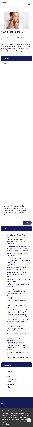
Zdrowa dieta (11, 384)
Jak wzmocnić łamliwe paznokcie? (18, 352)
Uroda (9, 382)
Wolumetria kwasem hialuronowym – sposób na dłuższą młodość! (16, 328)
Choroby (9, 371)
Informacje (10, 374)
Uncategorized (12, 379)
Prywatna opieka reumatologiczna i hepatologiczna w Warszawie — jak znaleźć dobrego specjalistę (18, 248)
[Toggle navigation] (29, 4)
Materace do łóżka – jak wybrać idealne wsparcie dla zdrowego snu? (17, 321)
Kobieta (9, 376)
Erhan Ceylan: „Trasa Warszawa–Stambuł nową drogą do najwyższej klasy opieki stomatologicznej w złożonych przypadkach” (18, 239)
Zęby (8, 387)
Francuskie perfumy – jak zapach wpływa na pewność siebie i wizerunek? (18, 274)
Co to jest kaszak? (12, 31)
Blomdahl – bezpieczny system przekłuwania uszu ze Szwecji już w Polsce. (18, 347)
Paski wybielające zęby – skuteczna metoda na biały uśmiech (16, 296)
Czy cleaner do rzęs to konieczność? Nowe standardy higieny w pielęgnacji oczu (17, 340)
